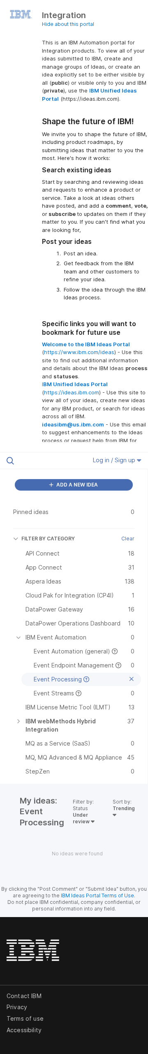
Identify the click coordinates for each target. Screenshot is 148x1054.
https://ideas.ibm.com (71, 392)
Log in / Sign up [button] (115, 459)
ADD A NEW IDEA (76, 485)
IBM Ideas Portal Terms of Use (97, 895)
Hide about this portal (68, 24)
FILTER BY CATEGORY (48, 538)
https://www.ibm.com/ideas (79, 352)
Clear (127, 538)
